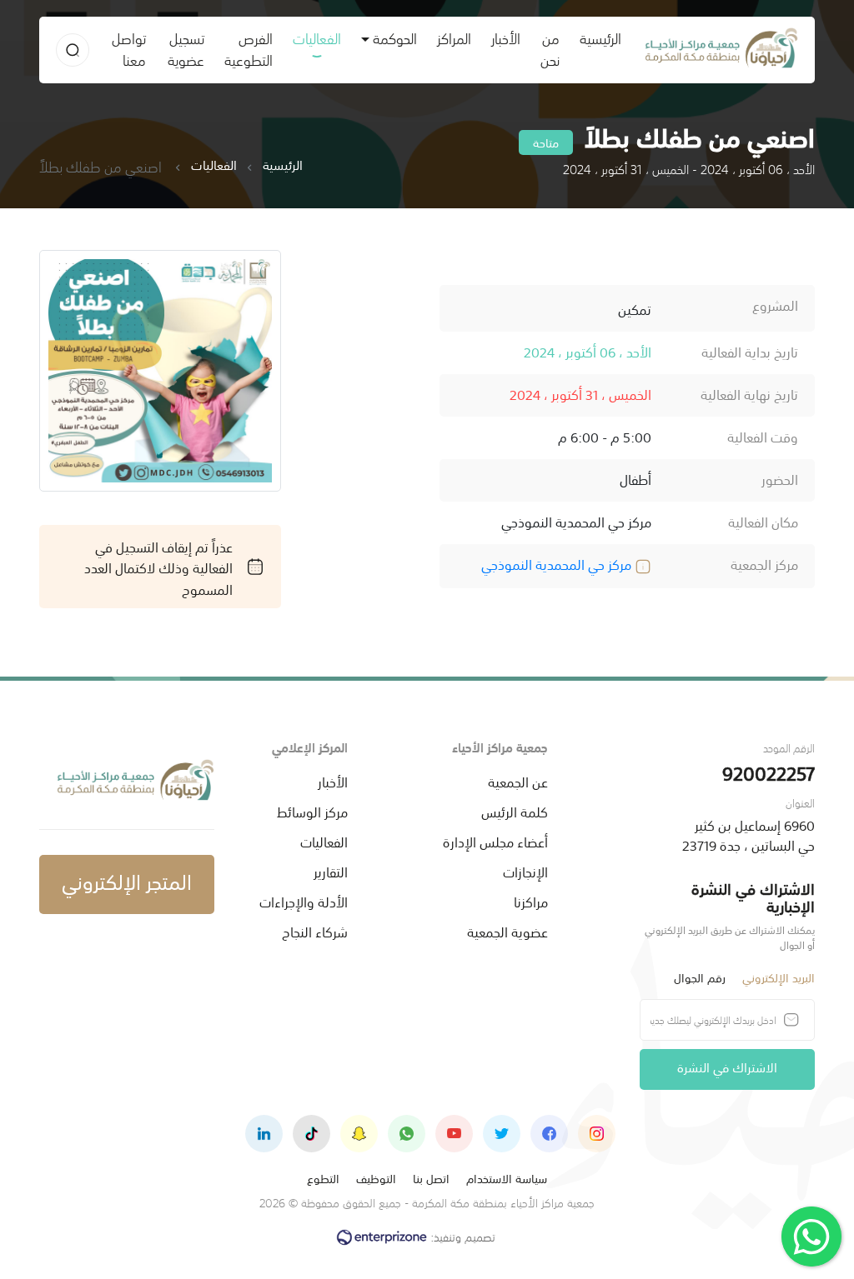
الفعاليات (317, 37)
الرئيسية (595, 37)
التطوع (323, 1178)
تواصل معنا (129, 48)
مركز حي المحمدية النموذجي (558, 563)
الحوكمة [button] (395, 37)
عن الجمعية (518, 781)
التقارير (331, 871)
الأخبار (505, 37)
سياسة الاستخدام (506, 1178)
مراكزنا (531, 901)
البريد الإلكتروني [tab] (778, 977)
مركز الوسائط (312, 811)
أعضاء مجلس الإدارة (495, 841)
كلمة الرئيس (514, 811)
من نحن (550, 48)
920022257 (768, 772)
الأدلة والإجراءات (303, 901)
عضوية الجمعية (507, 931)
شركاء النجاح (315, 931)
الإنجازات (525, 871)
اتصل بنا (431, 1178)
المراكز (454, 37)
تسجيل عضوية (186, 48)
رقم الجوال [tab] (700, 977)
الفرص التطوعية (248, 48)
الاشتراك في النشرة (727, 1066)
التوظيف (376, 1178)
